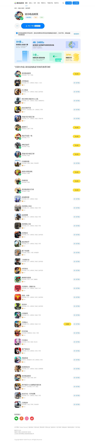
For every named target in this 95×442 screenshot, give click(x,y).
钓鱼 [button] (32, 377)
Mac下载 (34, 26)
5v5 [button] (40, 288)
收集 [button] (28, 163)
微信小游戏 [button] (21, 8)
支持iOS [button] (24, 109)
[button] (19, 3)
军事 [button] (41, 109)
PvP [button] (34, 386)
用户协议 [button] (78, 427)
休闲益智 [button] (36, 252)
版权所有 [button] (53, 427)
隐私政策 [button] (64, 427)
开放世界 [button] (36, 163)
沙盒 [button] (28, 404)
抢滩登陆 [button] (41, 368)
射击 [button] (28, 279)
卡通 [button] (32, 252)
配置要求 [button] (76, 34)
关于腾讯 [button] (16, 427)
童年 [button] (35, 377)
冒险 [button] (32, 163)
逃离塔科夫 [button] (41, 100)
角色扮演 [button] (29, 359)
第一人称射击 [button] (30, 82)
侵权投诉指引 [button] (71, 427)
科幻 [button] (36, 297)
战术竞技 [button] (41, 91)
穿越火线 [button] (41, 118)
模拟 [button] (28, 252)
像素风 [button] (35, 279)
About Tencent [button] (24, 427)
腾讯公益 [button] (47, 427)
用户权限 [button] (59, 427)
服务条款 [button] (31, 427)
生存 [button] (32, 279)
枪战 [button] (36, 82)
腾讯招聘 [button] (42, 427)
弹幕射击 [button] (29, 333)
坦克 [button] (34, 333)
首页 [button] (15, 8)
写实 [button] (40, 208)
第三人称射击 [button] (30, 270)
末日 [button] (36, 351)
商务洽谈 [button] (36, 427)
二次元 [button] (40, 82)
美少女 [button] (35, 342)
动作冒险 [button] (24, 82)
